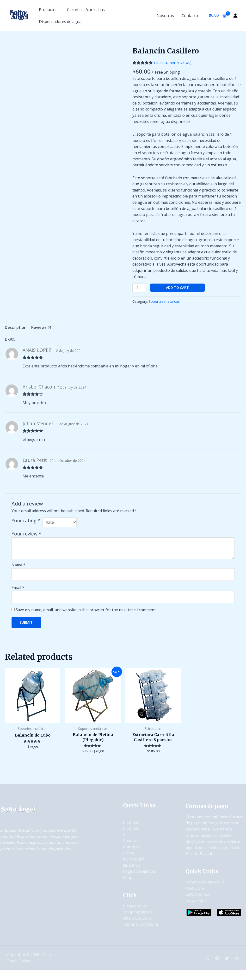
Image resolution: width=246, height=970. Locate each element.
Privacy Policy (135, 906)
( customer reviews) (172, 62)
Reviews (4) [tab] (42, 327)
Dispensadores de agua (60, 21)
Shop (127, 877)
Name (18, 565)
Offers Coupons (137, 918)
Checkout (131, 840)
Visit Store (195, 888)
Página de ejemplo (139, 871)
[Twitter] (227, 958)
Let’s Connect (198, 894)
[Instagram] (237, 958)
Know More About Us (205, 882)
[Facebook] (217, 958)
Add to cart (177, 287)
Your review (26, 533)
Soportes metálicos (164, 301)
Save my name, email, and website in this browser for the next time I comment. (86, 609)
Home (128, 853)
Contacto (190, 15)
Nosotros (165, 15)
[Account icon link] (235, 15)
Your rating (26, 520)
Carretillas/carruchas (86, 9)
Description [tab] (15, 327)
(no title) (130, 822)
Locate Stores (198, 900)
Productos (48, 9)
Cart (127, 834)
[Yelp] (207, 958)
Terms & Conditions (141, 924)
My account (133, 859)
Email (18, 587)
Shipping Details (138, 912)
